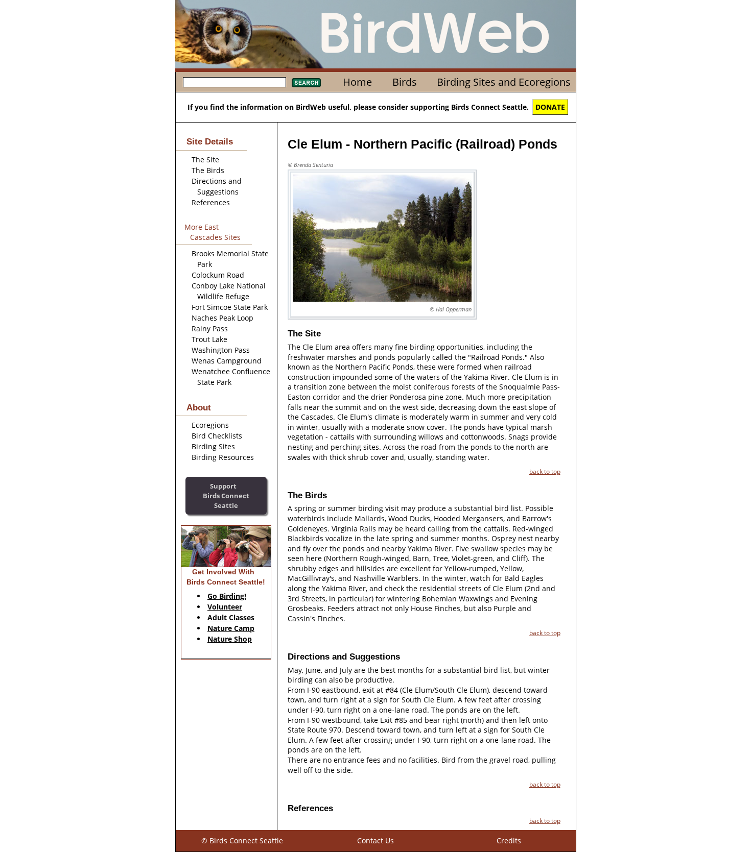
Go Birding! (226, 596)
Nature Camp (230, 628)
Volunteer (224, 607)
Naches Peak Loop (222, 318)
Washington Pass (221, 350)
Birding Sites (213, 446)
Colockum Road (218, 275)
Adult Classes (230, 617)
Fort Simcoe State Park (230, 307)
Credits (509, 840)
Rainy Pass (210, 328)
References (211, 202)
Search (306, 82)
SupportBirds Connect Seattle (226, 495)
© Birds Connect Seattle (242, 840)
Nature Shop (229, 639)
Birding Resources (223, 457)
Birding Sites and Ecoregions (504, 82)
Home (357, 82)
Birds (404, 82)
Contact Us (375, 840)
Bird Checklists (217, 436)
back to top (544, 471)
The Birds (208, 170)
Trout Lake (209, 339)
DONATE (550, 107)
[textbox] (234, 82)
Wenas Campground (227, 361)
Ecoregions (210, 425)
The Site (205, 159)
